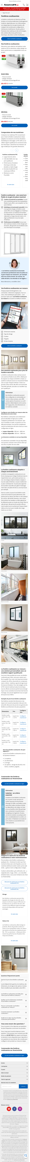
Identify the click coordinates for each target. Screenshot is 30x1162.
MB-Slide (4, 112)
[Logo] (11, 4)
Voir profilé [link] (14, 87)
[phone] (24, 4)
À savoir (3, 1069)
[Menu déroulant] (1, 4)
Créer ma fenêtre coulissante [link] (14, 38)
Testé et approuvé (5, 1079)
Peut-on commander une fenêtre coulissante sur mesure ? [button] (10, 1006)
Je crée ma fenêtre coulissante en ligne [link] (14, 783)
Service (3, 1063)
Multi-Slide (5, 74)
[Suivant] (16, 150)
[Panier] (27, 4)
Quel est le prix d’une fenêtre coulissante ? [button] (12, 980)
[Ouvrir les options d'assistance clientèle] (25, 1156)
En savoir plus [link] (10, 184)
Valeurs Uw (5, 921)
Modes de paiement (6, 1076)
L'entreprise (4, 1066)
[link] (9, 1109)
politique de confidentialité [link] (19, 1159)
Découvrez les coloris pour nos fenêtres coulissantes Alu (14, 888)
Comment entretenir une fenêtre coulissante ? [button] (10, 1012)
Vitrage (4, 894)
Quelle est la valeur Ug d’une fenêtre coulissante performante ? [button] (11, 1018)
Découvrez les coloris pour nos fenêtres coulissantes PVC (14, 882)
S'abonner (23, 1086)
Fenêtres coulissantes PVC (9, 154)
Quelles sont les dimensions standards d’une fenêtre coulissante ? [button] (11, 1000)
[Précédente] (12, 150)
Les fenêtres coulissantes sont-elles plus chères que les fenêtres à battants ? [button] (12, 994)
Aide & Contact (5, 1073)
